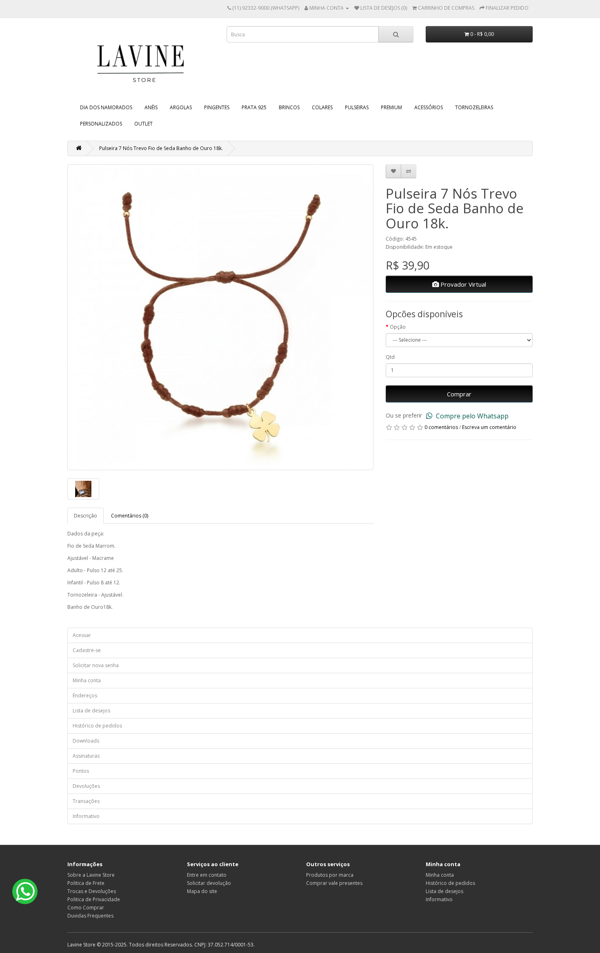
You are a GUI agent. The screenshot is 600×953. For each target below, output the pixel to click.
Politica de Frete (85, 883)
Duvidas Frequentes (90, 915)
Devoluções (86, 786)
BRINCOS (289, 107)
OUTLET (143, 123)
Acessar (82, 635)
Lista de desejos (91, 710)
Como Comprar (85, 907)
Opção (398, 326)
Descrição (85, 515)
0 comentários (441, 427)
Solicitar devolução (209, 883)
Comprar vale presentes (334, 883)
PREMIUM (391, 107)
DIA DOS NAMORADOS (106, 107)
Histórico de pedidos (97, 725)
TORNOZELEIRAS (474, 107)
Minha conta (87, 680)
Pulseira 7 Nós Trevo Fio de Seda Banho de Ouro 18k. (161, 148)
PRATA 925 (254, 107)
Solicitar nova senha (96, 665)
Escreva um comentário (489, 427)
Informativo (86, 816)
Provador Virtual (462, 284)
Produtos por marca (329, 874)
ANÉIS (151, 107)
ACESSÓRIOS (428, 107)
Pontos (81, 770)
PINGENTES (216, 107)
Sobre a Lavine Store (91, 874)
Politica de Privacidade (93, 899)
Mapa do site (202, 891)
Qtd (390, 357)
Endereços (85, 695)
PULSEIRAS (357, 107)
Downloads (86, 740)
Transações (86, 801)
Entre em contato (207, 874)
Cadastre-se (87, 650)
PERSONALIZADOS (101, 123)
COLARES (322, 107)
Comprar (459, 394)
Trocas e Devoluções (91, 891)
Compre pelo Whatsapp (471, 415)
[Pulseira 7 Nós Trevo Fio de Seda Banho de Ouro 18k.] (220, 317)
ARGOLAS (181, 107)
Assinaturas (86, 755)
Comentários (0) (129, 515)
